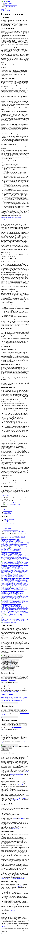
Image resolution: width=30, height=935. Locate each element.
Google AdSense (6, 661)
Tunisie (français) (22, 597)
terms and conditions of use (16, 774)
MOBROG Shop (7, 512)
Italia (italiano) (16, 566)
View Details (14, 682)
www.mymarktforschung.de (7, 219)
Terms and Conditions (8, 519)
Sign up (2, 9)
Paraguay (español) (23, 581)
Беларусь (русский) (16, 540)
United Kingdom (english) (20, 600)
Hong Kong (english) (17, 561)
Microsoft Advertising (7, 666)
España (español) (22, 557)
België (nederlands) (15, 541)
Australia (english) (14, 539)
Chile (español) (16, 549)
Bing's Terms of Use (16, 727)
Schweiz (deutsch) (14, 589)
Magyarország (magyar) (21, 571)
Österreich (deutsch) (19, 579)
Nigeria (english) (14, 578)
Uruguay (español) (14, 601)
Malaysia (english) (14, 572)
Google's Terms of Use (17, 700)
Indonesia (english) (22, 563)
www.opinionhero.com (6, 217)
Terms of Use (4, 680)
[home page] (6, 1)
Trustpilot (5, 668)
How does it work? (7, 511)
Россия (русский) (24, 584)
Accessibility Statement (8, 523)
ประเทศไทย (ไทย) (21, 611)
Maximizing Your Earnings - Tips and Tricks (13, 531)
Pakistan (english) (14, 580)
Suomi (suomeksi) (14, 596)
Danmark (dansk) (14, 553)
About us (5, 509)
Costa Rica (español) (16, 552)
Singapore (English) (15, 592)
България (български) (17, 545)
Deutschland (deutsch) (17, 554)
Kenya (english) (13, 568)
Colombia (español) (15, 550)
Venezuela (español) (16, 604)
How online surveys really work (10, 530)
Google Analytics (6, 663)
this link (26, 771)
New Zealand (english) (18, 576)
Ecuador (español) (14, 555)
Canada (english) (14, 546)
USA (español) (19, 602)
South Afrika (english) (17, 594)
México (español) (22, 574)
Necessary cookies (7, 659)
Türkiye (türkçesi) (14, 598)
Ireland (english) (13, 565)
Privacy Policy (6, 520)
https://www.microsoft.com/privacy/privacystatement (13, 878)
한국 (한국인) (15, 609)
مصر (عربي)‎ (19, 614)
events (14, 818)
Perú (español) (11, 583)
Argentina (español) (20, 537)
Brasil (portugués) (22, 544)
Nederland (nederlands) (18, 575)
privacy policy (20, 784)
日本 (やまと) (12, 608)
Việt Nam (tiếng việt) (17, 606)
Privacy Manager (7, 521)
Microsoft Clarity (6, 664)
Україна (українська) (17, 605)
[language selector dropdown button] (1, 618)
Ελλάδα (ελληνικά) (15, 558)
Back (12, 669)
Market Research (7, 528)
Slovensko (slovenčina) (17, 593)
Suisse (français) (20, 591)
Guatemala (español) (24, 559)
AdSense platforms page (19, 798)
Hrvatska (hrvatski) (15, 562)
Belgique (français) (15, 542)
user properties (21, 818)
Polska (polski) (12, 585)
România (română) (19, 588)
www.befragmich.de (16, 217)
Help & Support (7, 513)
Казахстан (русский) (17, 567)
